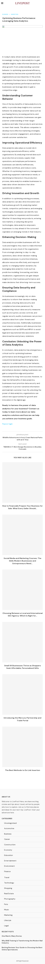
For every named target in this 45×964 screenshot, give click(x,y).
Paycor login (7, 424)
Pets (6, 904)
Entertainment (10, 860)
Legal (6, 925)
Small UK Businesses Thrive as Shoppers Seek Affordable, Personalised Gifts (22, 666)
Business (7, 834)
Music (6, 909)
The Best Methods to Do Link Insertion (22, 770)
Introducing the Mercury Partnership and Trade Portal (22, 719)
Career (7, 839)
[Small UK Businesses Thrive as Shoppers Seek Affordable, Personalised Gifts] (22, 642)
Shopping (8, 888)
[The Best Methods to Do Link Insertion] (22, 747)
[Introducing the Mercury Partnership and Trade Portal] (22, 694)
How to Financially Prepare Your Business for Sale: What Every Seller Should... (22, 507)
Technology (9, 883)
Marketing (8, 915)
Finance (7, 871)
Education (8, 855)
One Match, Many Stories (12, 936)
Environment (9, 866)
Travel (6, 877)
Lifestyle (7, 920)
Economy (8, 850)
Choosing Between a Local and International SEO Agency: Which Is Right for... (23, 614)
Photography (9, 899)
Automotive (9, 828)
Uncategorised (10, 823)
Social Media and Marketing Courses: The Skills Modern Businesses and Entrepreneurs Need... (22, 561)
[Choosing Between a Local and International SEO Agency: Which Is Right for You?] (22, 590)
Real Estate (9, 893)
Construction (9, 844)
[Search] (43, 3)
